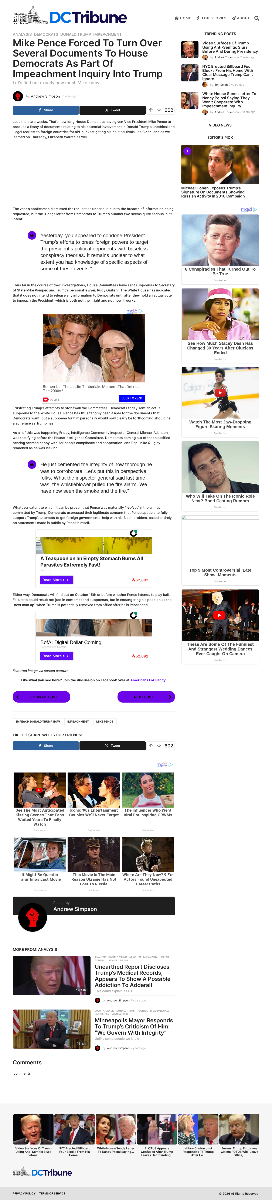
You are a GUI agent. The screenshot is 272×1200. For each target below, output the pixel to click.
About (243, 18)
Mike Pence (104, 721)
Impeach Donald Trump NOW (38, 721)
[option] (33, 1136)
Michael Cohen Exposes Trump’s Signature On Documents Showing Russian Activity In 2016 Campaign (213, 192)
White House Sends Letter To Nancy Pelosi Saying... (116, 1149)
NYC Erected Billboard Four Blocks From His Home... (75, 1151)
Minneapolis (120, 1014)
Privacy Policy (24, 1193)
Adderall (101, 960)
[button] (256, 18)
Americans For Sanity (148, 680)
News (132, 957)
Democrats (46, 34)
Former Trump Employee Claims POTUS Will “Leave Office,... (239, 1151)
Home (185, 18)
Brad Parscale (159, 1011)
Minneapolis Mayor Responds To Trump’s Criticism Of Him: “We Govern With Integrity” (134, 1026)
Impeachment (107, 34)
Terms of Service (52, 1193)
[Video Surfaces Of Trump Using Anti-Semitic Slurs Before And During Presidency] (189, 49)
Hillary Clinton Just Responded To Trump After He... (198, 1151)
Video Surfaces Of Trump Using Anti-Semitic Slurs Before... (33, 1151)
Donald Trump (75, 34)
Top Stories (214, 18)
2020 (98, 1011)
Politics (142, 1011)
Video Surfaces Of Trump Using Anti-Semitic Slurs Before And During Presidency (230, 47)
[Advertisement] (94, 173)
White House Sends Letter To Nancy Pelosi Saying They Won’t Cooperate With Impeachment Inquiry (229, 99)
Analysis (22, 34)
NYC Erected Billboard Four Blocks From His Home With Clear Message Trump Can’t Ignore (227, 72)
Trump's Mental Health (154, 957)
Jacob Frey (102, 1014)
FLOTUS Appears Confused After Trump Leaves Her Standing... (157, 1151)
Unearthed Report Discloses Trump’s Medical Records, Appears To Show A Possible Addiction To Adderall (132, 975)
